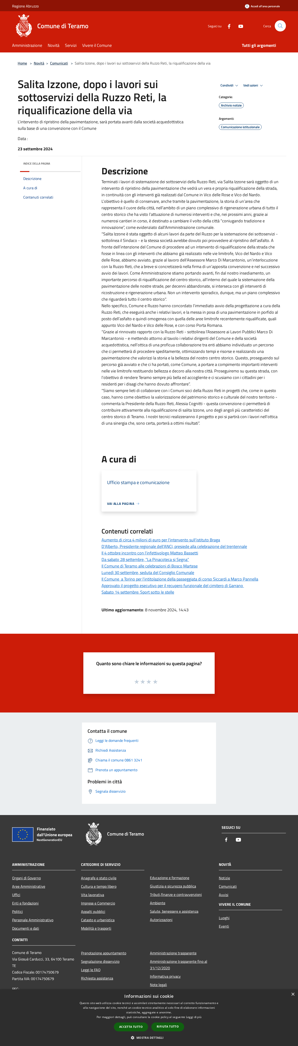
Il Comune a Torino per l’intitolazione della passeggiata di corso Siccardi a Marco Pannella (180, 579)
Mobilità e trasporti (96, 928)
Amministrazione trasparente (173, 953)
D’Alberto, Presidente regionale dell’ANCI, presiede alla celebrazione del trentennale (174, 546)
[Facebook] (227, 26)
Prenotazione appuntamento (103, 953)
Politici (17, 911)
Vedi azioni (251, 85)
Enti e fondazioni (25, 903)
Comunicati (59, 63)
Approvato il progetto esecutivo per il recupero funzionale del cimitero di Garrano (173, 585)
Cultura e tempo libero (98, 886)
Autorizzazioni (161, 919)
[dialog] (149, 1017)
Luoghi (224, 918)
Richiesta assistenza (97, 978)
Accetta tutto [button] (131, 1027)
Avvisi (223, 895)
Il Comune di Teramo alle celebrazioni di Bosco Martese (150, 566)
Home (22, 63)
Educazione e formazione (169, 878)
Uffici (16, 895)
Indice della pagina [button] (36, 163)
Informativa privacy (165, 976)
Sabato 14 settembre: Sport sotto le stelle (138, 592)
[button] (148, 1037)
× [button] (293, 994)
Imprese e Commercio (98, 903)
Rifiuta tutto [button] (168, 1027)
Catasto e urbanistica (98, 920)
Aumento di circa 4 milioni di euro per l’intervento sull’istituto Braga (161, 540)
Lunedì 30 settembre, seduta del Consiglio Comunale (148, 572)
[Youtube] (239, 26)
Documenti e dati (25, 928)
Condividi (227, 85)
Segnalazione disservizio (100, 961)
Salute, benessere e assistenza (174, 911)
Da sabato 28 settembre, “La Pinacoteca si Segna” (145, 559)
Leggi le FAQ (91, 970)
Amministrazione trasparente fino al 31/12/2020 (178, 965)
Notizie (224, 878)
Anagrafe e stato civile (98, 878)
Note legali (158, 985)
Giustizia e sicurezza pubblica (173, 886)
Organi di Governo (26, 878)
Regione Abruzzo (25, 6)
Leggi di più (194, 1017)
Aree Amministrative (28, 886)
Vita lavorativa (92, 895)
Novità (39, 63)
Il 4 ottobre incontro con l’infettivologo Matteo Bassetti (150, 553)
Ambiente (157, 903)
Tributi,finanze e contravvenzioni (176, 894)
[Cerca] (280, 25)
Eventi (224, 926)
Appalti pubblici (93, 911)
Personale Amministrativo (32, 920)
